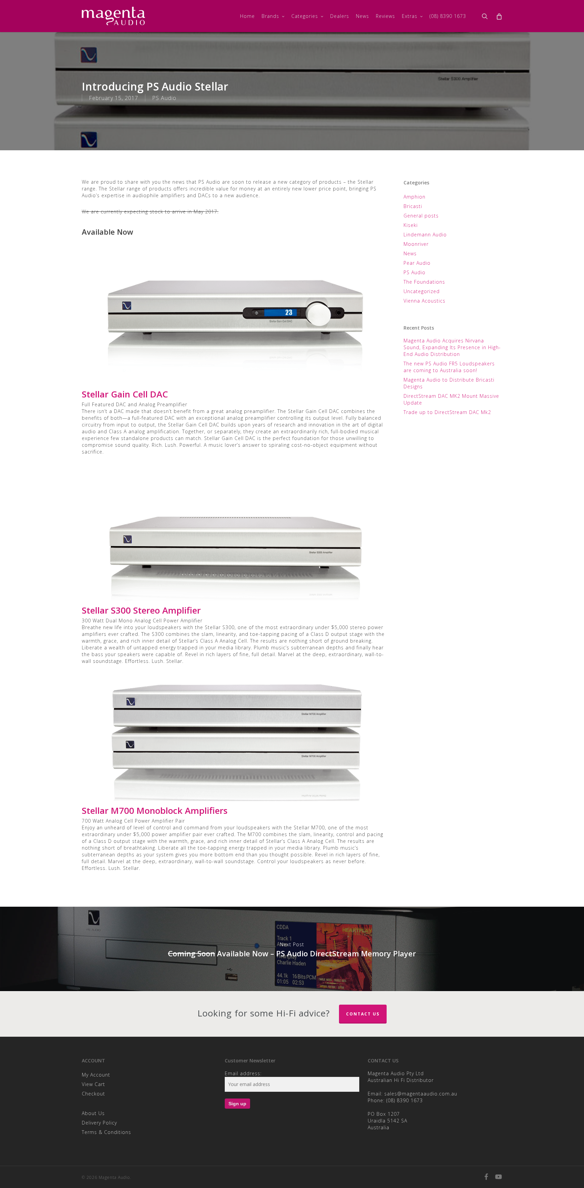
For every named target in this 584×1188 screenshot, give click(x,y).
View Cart (93, 1084)
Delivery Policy (99, 1122)
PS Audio (164, 98)
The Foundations (424, 282)
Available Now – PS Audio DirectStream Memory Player (292, 949)
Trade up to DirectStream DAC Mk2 (447, 412)
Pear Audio (417, 263)
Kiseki (411, 225)
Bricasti (413, 206)
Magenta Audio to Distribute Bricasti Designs (449, 383)
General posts (421, 215)
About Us (93, 1113)
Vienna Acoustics (424, 301)
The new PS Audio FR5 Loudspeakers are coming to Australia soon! (449, 366)
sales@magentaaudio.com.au (420, 1093)
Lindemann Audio (425, 234)
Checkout (93, 1093)
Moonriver (416, 244)
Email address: (243, 1073)
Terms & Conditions (106, 1132)
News (410, 253)
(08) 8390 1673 (404, 1100)
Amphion (414, 196)
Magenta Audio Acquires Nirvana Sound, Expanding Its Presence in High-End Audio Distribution (452, 347)
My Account (96, 1074)
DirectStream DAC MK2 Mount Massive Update (451, 399)
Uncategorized (422, 291)
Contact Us (363, 1014)
